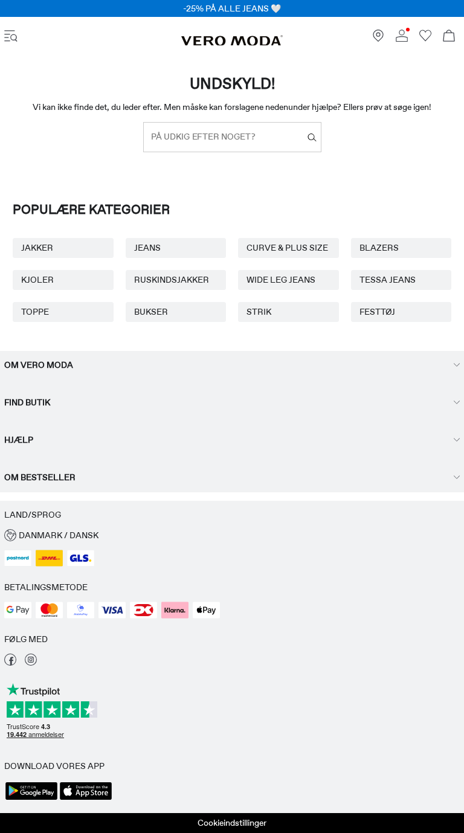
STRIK (258, 312)
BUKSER (151, 312)
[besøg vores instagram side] (31, 662)
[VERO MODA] (232, 43)
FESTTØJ (377, 312)
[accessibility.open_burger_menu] (11, 37)
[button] (232, 535)
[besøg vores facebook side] (10, 662)
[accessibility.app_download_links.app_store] (86, 798)
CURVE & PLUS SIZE (287, 247)
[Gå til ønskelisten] (425, 38)
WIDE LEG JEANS (280, 280)
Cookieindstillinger (232, 823)
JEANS (147, 247)
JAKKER (37, 247)
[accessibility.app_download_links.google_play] (31, 798)
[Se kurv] (449, 37)
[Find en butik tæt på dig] (378, 38)
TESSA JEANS (387, 280)
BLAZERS (379, 247)
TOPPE (35, 312)
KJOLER (37, 280)
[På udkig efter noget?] (312, 137)
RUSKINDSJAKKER (171, 280)
